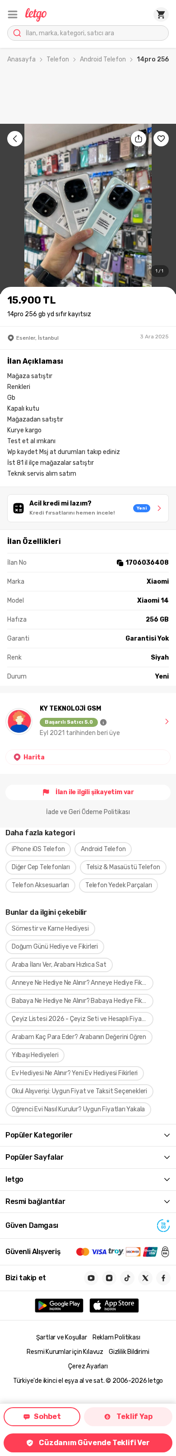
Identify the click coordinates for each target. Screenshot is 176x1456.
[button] (12, 14)
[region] (88, 209)
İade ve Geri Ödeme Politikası (88, 812)
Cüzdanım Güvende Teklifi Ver (94, 1442)
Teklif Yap (134, 1416)
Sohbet (47, 1416)
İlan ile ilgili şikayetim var (95, 792)
